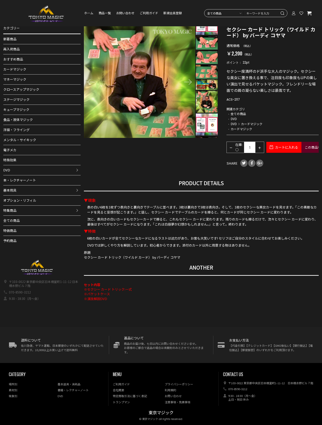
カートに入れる (286, 147)
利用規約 (170, 390)
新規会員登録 (172, 13)
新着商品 (9, 39)
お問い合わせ (125, 13)
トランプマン (121, 402)
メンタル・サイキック (19, 139)
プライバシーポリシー (179, 384)
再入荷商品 (11, 49)
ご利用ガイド (149, 13)
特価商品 (9, 230)
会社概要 (118, 390)
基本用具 (9, 190)
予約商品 (9, 240)
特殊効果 (9, 160)
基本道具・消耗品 (69, 384)
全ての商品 (11, 220)
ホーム (88, 13)
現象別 (13, 396)
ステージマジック (16, 99)
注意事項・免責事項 (177, 402)
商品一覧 (105, 13)
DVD (6, 170)
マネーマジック (14, 79)
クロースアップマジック (21, 89)
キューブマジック (16, 109)
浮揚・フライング (16, 129)
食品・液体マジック (18, 119)
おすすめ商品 (13, 59)
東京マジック (161, 413)
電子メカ (9, 150)
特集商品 (9, 210)
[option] (139, 82)
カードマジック (14, 69)
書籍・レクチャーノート (73, 390)
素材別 (13, 390)
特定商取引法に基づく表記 (130, 396)
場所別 (13, 384)
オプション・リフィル (19, 200)
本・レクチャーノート (19, 180)
